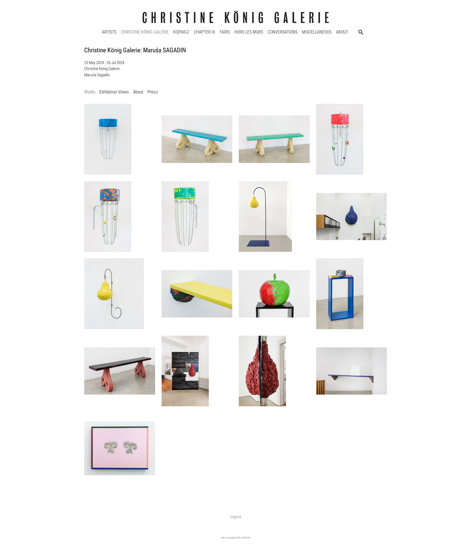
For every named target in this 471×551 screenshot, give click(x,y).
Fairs (225, 32)
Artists (109, 32)
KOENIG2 (181, 32)
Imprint (235, 516)
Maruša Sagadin (97, 74)
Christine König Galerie (145, 32)
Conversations (282, 32)
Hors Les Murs (248, 32)
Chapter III (204, 32)
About (342, 32)
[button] (361, 32)
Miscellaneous (316, 32)
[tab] (89, 92)
